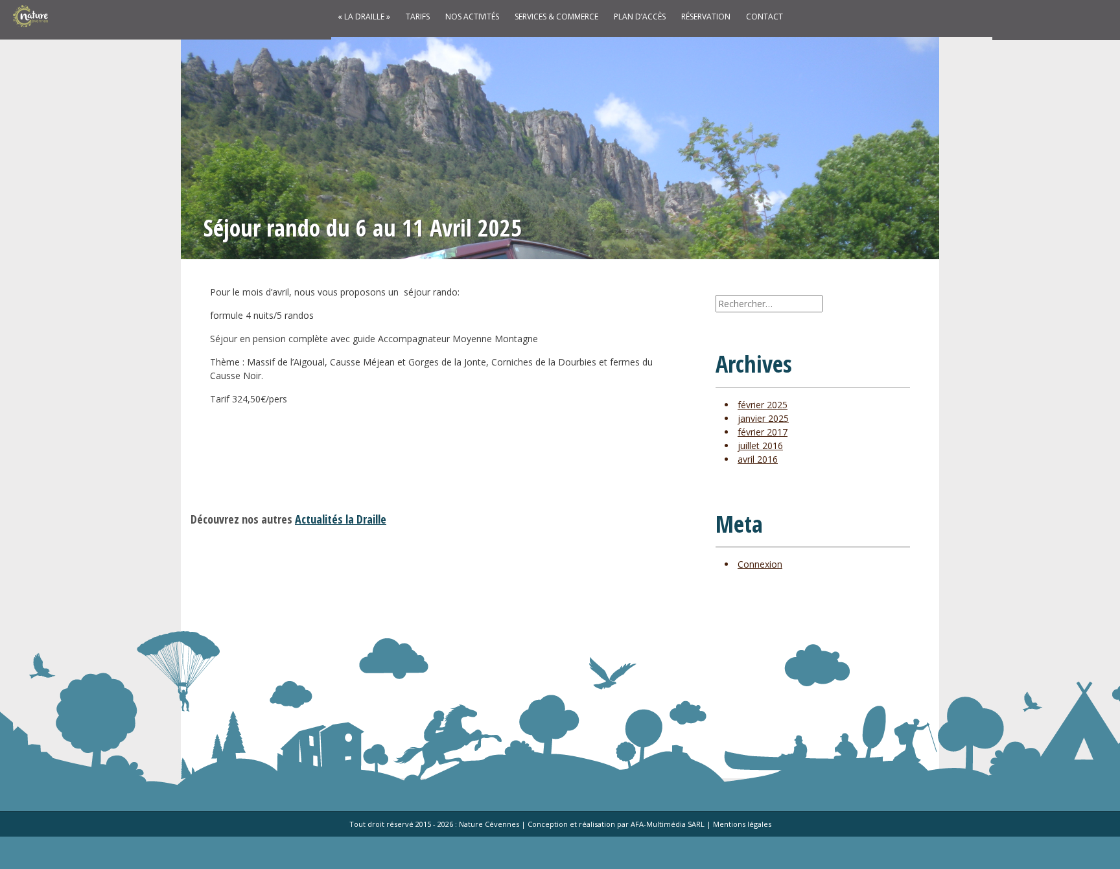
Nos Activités (472, 16)
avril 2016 (758, 459)
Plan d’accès (640, 16)
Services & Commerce (556, 16)
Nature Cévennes (489, 824)
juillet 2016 (760, 445)
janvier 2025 (763, 418)
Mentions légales (742, 824)
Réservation (705, 16)
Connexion (760, 564)
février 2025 (763, 405)
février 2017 (763, 432)
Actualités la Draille (340, 519)
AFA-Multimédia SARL (668, 824)
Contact (764, 16)
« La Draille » (364, 16)
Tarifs (418, 16)
